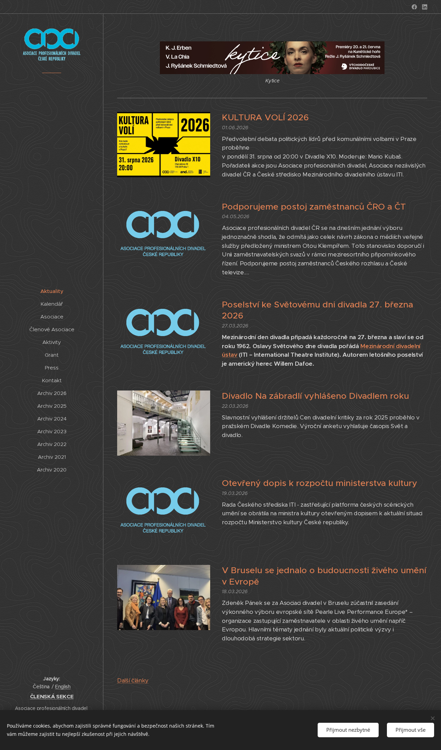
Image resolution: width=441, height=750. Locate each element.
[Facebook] (414, 7)
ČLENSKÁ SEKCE (52, 696)
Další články (132, 680)
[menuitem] (51, 291)
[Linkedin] (424, 7)
